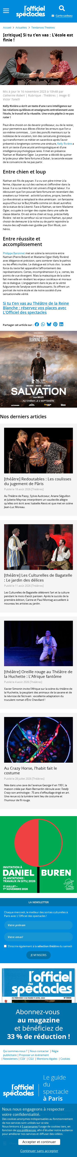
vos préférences (26, 1130)
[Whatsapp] (43, 325)
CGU (31, 1059)
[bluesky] (49, 325)
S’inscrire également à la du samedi (40, 946)
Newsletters (10, 1059)
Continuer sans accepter (39, 1151)
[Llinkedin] (61, 325)
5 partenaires (30, 1126)
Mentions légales (47, 1059)
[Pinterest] (55, 325)
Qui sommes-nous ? (15, 1051)
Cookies (65, 1059)
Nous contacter (39, 1051)
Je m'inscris (38, 955)
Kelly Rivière (64, 143)
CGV (22, 1059)
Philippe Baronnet (14, 253)
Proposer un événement (34, 1055)
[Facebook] (37, 325)
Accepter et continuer (39, 1142)
